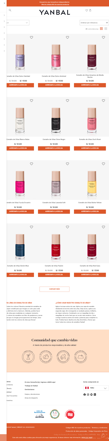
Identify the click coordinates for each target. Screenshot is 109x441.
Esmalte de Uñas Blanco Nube (18, 139)
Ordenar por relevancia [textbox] (89, 23)
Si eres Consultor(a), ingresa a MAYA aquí (40, 382)
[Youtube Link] (91, 394)
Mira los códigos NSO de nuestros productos (55, 4)
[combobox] (94, 22)
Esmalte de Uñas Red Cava (90, 266)
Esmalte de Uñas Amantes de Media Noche (90, 76)
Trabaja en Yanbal (31, 386)
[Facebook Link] (84, 394)
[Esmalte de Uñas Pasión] (54, 243)
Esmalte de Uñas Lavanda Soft (54, 203)
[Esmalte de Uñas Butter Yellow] (90, 180)
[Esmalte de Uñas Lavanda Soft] (54, 180)
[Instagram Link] (88, 394)
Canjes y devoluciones (32, 394)
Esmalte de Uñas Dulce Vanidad (18, 76)
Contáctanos (29, 389)
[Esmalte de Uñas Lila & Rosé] (90, 117)
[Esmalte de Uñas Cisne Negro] (54, 117)
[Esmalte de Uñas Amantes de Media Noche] (90, 54)
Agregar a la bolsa (18, 85)
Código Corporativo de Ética (97, 431)
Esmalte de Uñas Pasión (54, 266)
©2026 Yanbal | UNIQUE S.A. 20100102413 (20, 427)
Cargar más (54, 289)
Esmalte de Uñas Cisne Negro (54, 139)
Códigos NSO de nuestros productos (78, 428)
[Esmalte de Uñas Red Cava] (90, 243)
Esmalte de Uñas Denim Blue (18, 266)
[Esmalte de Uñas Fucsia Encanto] (18, 180)
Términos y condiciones (99, 428)
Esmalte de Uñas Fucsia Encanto (18, 203)
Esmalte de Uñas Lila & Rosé (90, 139)
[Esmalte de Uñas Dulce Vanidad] (18, 54)
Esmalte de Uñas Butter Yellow (89, 203)
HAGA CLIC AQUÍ (86, 438)
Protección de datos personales (76, 431)
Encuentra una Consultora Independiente (54, 2)
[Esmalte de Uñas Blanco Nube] (18, 117)
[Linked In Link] (95, 394)
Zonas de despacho (31, 398)
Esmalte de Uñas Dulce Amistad (54, 76)
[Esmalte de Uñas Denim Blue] (18, 243)
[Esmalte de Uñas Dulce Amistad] (54, 54)
